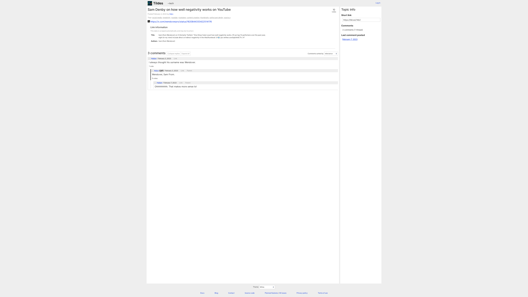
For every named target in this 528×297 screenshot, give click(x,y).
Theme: (256, 287)
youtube (174, 17)
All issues (282, 293)
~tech (171, 3)
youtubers (182, 17)
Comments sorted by (316, 54)
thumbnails (204, 17)
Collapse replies (174, 54)
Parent (189, 71)
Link (175, 59)
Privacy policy (302, 293)
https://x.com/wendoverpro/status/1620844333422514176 (181, 21)
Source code (250, 293)
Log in (378, 3)
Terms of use (323, 293)
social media (157, 17)
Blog (216, 293)
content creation (193, 17)
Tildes (158, 3)
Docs (202, 293)
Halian (154, 59)
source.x (227, 17)
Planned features (271, 293)
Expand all (185, 54)
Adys (171, 14)
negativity (166, 17)
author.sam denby (216, 17)
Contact (231, 293)
